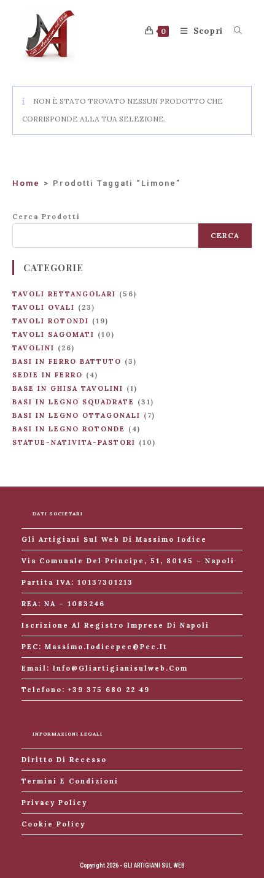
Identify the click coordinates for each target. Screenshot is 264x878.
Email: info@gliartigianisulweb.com (104, 668)
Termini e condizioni (69, 781)
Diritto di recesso (64, 759)
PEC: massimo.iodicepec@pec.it (94, 646)
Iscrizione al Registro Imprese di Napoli (115, 625)
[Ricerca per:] (234, 31)
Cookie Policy (53, 824)
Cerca (225, 235)
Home (26, 183)
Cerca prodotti (46, 216)
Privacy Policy (54, 802)
